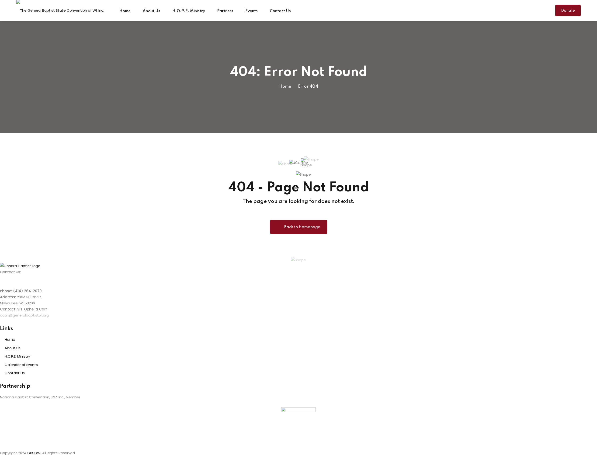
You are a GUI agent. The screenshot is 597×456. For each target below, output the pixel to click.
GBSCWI (34, 452)
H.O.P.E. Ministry (188, 11)
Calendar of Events (21, 364)
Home (125, 11)
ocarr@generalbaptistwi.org (24, 315)
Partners (225, 11)
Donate (568, 11)
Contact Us (280, 11)
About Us (151, 11)
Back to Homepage (302, 227)
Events (251, 11)
